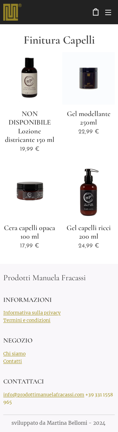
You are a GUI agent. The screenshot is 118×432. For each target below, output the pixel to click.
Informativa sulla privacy (32, 313)
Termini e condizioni (26, 320)
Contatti (12, 361)
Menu (108, 12)
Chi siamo (14, 354)
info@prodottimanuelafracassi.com (43, 395)
